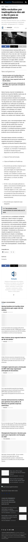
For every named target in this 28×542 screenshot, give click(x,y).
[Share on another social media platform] (23, 46)
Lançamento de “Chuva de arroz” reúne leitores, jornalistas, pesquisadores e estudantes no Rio (9, 509)
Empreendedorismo (14, 6)
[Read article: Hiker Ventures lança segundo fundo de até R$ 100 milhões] (14, 349)
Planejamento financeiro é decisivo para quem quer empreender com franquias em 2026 (13, 435)
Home (2, 6)
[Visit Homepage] (14, 2)
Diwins (22, 535)
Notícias (6, 6)
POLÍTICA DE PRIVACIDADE (8, 502)
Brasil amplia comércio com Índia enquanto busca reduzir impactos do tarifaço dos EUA (9, 517)
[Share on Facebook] (5, 46)
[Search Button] (26, 2)
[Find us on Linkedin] (6, 493)
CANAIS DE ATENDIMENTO (8, 498)
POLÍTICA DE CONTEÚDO (7, 500)
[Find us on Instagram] (4, 493)
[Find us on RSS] (9, 493)
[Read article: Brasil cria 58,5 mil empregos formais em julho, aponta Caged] (5, 480)
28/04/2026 (11, 341)
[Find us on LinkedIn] (5, 530)
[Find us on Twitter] (7, 530)
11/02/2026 (13, 438)
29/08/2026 (22, 482)
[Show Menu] (2, 2)
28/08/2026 (13, 512)
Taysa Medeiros (6, 438)
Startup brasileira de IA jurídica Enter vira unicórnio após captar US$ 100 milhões (12, 308)
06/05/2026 (11, 312)
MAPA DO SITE (5, 504)
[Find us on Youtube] (13, 530)
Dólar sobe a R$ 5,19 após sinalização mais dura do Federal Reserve (17, 472)
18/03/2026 (11, 372)
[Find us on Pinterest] (9, 530)
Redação (9, 27)
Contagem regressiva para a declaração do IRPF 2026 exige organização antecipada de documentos (14, 84)
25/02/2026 (11, 407)
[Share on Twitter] (14, 46)
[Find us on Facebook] (1, 493)
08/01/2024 (16, 27)
